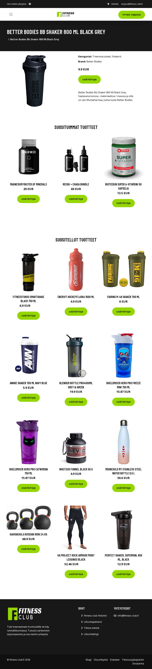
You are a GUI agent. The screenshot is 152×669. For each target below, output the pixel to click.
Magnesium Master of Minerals (28, 184)
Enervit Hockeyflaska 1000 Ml (76, 297)
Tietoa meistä (91, 628)
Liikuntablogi (91, 634)
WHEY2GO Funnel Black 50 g (76, 469)
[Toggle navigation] (11, 14)
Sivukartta (138, 663)
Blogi (88, 659)
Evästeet (114, 659)
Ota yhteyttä (101, 659)
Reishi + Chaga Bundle (76, 184)
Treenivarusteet (102, 56)
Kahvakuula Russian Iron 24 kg (28, 534)
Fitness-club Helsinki (95, 615)
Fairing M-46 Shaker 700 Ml (123, 297)
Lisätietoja (89, 79)
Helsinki (114, 4)
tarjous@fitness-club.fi (132, 4)
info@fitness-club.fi (128, 615)
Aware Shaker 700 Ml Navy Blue (28, 383)
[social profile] (30, 4)
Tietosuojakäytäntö (133, 659)
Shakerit (116, 56)
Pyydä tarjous (132, 14)
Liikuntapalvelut (93, 621)
